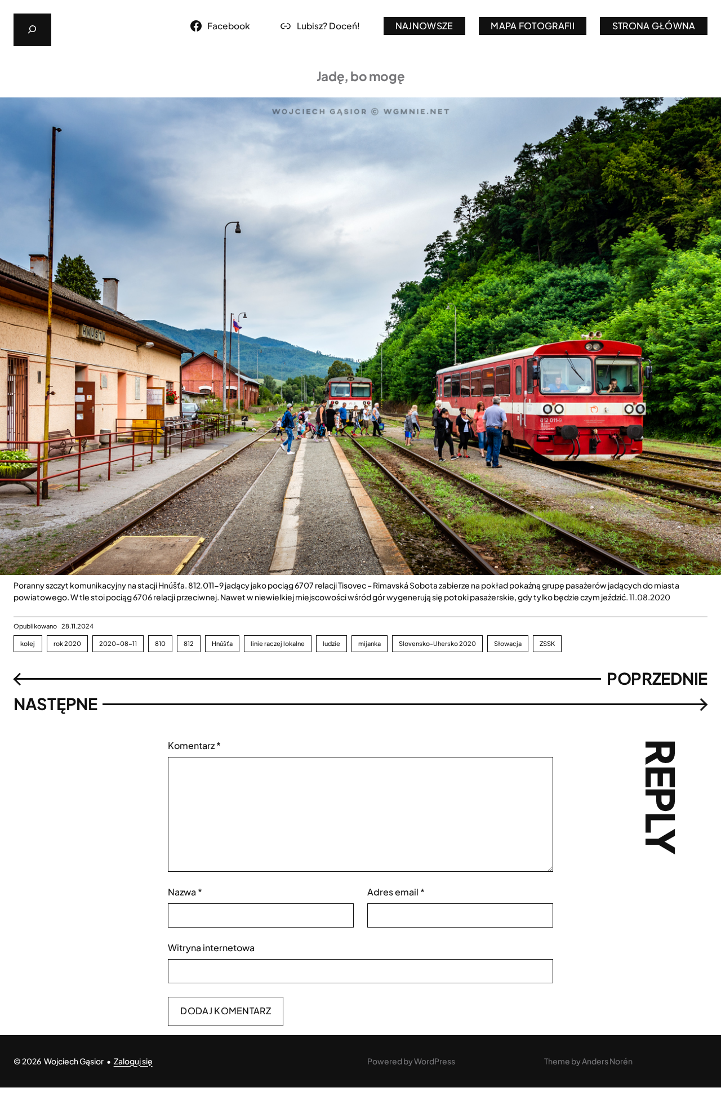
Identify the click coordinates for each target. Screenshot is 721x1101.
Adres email (396, 892)
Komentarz (194, 745)
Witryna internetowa (211, 947)
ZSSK (547, 643)
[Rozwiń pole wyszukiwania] (32, 30)
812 (189, 643)
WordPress (434, 1061)
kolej (27, 643)
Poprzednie (657, 678)
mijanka (369, 643)
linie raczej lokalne (278, 643)
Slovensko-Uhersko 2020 (437, 643)
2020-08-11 (118, 643)
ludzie (331, 643)
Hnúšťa (222, 643)
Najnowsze (424, 26)
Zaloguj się (133, 1061)
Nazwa (185, 892)
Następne (55, 704)
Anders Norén (607, 1061)
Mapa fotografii (533, 26)
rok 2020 (68, 643)
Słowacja (508, 643)
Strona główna (654, 26)
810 (160, 643)
